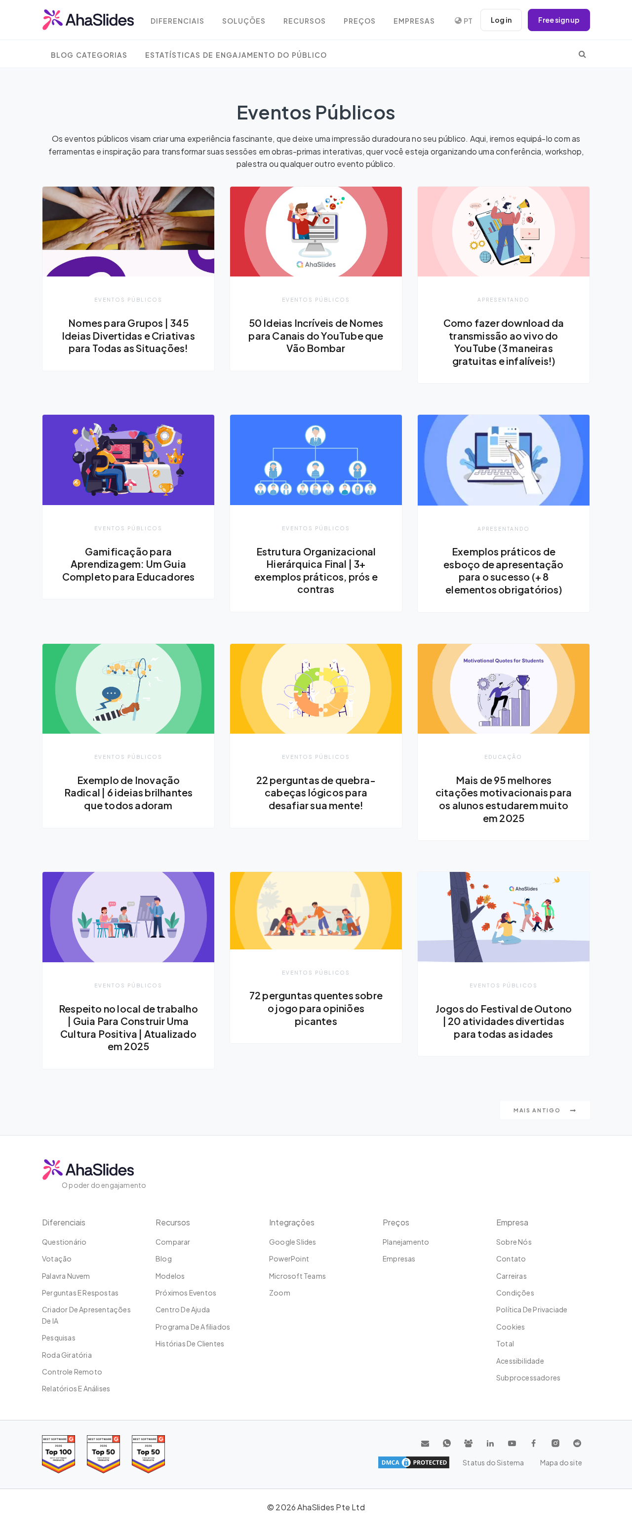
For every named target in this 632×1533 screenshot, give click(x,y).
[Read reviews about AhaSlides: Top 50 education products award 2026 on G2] (103, 1454)
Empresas (414, 21)
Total (505, 1343)
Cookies (510, 1326)
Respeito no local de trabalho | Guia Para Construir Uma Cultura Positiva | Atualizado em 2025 (128, 1028)
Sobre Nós (514, 1241)
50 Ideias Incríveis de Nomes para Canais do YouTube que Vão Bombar (315, 335)
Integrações (292, 1222)
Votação (57, 1258)
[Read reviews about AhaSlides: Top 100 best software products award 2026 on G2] (58, 1454)
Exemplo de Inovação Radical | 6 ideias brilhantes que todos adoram (128, 792)
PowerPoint (289, 1258)
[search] (582, 53)
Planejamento (406, 1241)
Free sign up (559, 19)
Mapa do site (561, 1462)
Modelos (170, 1275)
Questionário (64, 1241)
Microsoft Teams (297, 1275)
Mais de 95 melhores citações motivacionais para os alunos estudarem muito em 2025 (503, 799)
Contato (511, 1258)
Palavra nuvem (66, 1275)
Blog (164, 1258)
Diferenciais (177, 21)
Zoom (279, 1292)
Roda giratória (67, 1354)
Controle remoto (72, 1371)
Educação (503, 756)
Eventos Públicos (128, 299)
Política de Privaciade (531, 1309)
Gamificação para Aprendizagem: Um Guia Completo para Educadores (128, 564)
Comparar (173, 1241)
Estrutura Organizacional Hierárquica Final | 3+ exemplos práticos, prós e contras (316, 570)
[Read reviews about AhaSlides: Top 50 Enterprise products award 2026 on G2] (148, 1454)
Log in (501, 19)
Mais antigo (538, 1110)
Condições (515, 1292)
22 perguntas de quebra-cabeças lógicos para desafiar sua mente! (316, 792)
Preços (360, 21)
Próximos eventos (186, 1292)
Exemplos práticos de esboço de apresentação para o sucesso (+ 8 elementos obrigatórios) (503, 570)
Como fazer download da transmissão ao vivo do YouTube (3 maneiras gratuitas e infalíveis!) (503, 342)
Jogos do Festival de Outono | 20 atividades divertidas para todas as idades (503, 1021)
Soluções (244, 21)
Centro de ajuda (183, 1309)
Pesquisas (59, 1337)
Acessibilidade (520, 1360)
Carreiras (511, 1275)
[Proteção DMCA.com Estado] (414, 1462)
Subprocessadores (528, 1377)
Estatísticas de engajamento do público (236, 55)
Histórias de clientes (190, 1343)
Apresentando (503, 299)
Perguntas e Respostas (80, 1292)
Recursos (304, 21)
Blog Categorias (89, 55)
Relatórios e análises (76, 1388)
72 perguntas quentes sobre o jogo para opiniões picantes (316, 1007)
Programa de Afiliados (193, 1326)
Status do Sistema (493, 1462)
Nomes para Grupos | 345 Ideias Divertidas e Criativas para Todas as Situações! (128, 335)
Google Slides (292, 1241)
